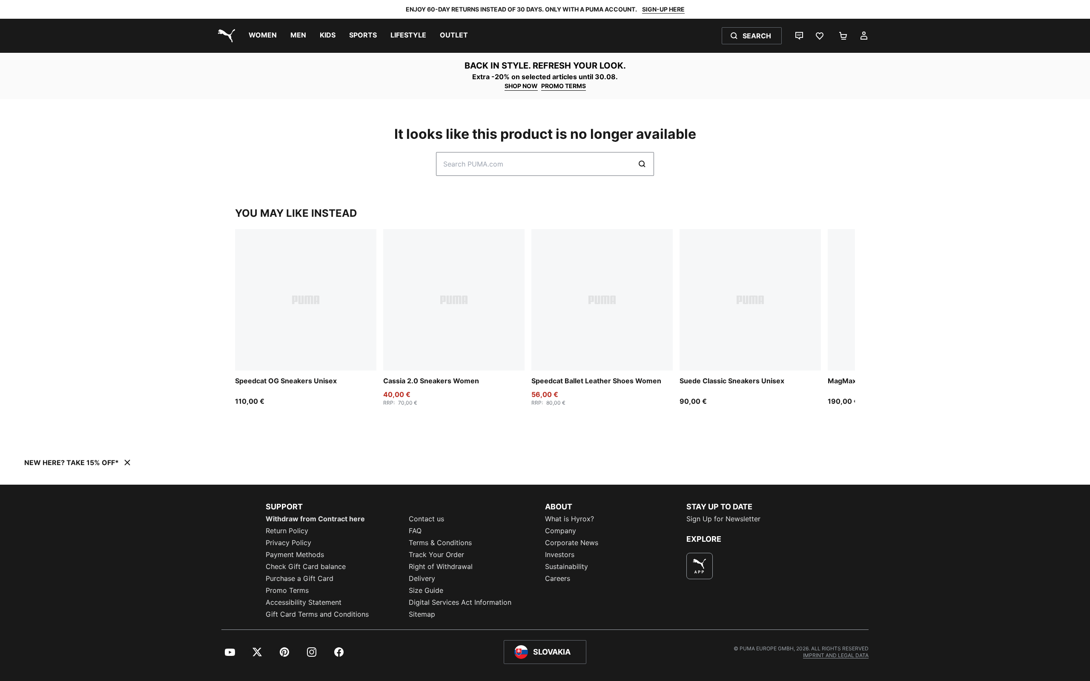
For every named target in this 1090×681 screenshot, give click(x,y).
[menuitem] (263, 35)
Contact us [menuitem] (426, 518)
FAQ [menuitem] (415, 530)
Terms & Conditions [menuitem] (440, 542)
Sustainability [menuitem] (566, 566)
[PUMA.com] (225, 35)
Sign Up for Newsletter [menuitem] (723, 518)
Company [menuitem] (560, 530)
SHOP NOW (521, 85)
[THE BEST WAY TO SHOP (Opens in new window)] (699, 566)
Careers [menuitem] (557, 578)
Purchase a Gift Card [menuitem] (299, 578)
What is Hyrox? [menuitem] (569, 518)
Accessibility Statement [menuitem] (303, 602)
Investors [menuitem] (559, 554)
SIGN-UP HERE (663, 9)
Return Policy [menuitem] (287, 530)
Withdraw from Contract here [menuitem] (315, 518)
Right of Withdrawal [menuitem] (441, 566)
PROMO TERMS (563, 85)
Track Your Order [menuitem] (436, 554)
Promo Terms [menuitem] (287, 590)
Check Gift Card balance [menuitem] (306, 566)
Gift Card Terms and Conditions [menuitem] (317, 614)
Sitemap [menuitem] (422, 614)
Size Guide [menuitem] (426, 590)
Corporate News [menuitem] (571, 542)
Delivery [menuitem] (422, 578)
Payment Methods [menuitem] (295, 554)
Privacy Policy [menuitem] (288, 542)
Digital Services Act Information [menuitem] (460, 602)
